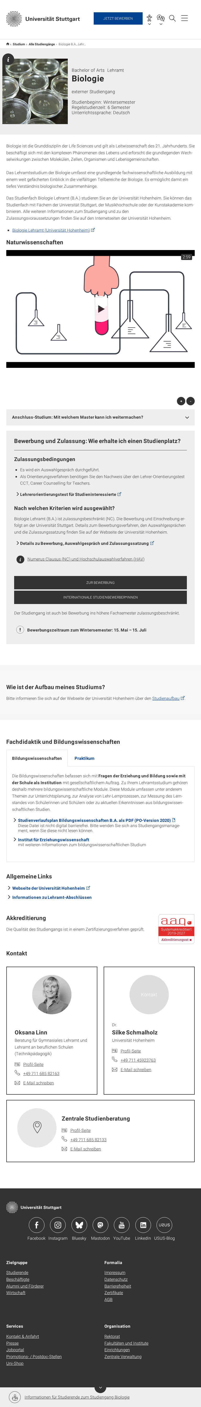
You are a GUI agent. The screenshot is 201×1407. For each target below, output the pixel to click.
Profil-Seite (33, 1064)
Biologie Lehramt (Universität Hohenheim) (51, 230)
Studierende (17, 1272)
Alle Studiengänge (42, 44)
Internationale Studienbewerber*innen (100, 597)
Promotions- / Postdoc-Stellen (34, 1356)
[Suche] (172, 17)
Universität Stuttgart (7, 44)
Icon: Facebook (36, 1225)
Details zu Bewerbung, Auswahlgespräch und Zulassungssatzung (84, 543)
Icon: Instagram (58, 1225)
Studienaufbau (166, 698)
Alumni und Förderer (25, 1286)
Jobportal (15, 1349)
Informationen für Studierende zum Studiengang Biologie (77, 1397)
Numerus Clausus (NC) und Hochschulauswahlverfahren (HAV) (85, 559)
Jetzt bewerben (118, 18)
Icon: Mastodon (100, 1225)
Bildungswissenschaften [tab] (37, 758)
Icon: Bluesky (79, 1225)
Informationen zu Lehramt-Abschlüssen (52, 897)
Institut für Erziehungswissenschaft (53, 839)
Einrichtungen (117, 1349)
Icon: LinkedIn (143, 1225)
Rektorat (112, 1336)
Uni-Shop (15, 1363)
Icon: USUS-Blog (164, 1225)
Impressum (114, 1272)
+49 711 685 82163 (41, 1073)
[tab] (100, 417)
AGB (108, 1299)
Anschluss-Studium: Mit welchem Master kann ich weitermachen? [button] (77, 417)
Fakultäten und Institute (126, 1343)
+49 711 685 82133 (88, 1139)
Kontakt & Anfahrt (22, 1336)
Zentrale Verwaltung (123, 1356)
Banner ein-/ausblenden (100, 1387)
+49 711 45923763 (138, 1060)
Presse (12, 1343)
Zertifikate (113, 1292)
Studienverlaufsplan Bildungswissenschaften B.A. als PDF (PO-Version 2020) (94, 820)
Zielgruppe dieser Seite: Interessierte (8, 59)
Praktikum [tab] (85, 758)
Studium (19, 44)
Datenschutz (116, 1279)
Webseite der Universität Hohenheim (48, 888)
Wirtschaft (15, 1292)
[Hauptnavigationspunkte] (184, 17)
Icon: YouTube (122, 1225)
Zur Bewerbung (100, 582)
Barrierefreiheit (117, 1286)
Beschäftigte (17, 1279)
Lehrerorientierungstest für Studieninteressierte (68, 494)
